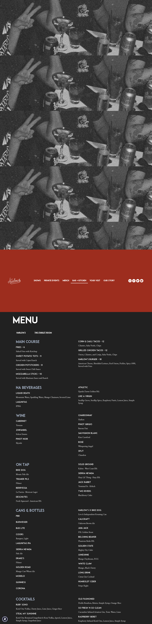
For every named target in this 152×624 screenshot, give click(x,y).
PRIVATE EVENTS (51, 281)
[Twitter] (137, 280)
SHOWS (37, 281)
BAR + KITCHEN (79, 281)
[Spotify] (141, 280)
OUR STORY (109, 281)
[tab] (21, 333)
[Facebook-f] (134, 280)
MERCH (66, 281)
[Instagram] (130, 280)
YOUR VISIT (95, 281)
